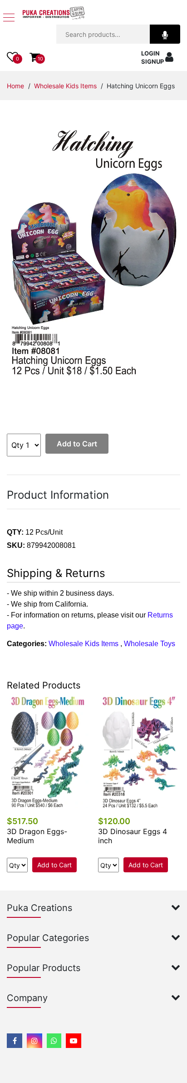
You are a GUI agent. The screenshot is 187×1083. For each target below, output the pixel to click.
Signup (152, 61)
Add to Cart (77, 443)
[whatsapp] (54, 1040)
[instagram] (34, 1040)
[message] (73, 1040)
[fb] (14, 1040)
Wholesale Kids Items (65, 86)
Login (150, 53)
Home (15, 86)
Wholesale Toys (149, 644)
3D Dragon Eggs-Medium (37, 836)
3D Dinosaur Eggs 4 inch (132, 836)
